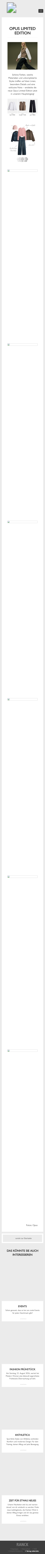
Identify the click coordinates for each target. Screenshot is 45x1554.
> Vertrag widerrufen (32, 1551)
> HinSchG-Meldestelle (15, 1551)
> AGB (34, 1549)
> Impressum (14, 1549)
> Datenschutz (25, 1549)
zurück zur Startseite (23, 1238)
